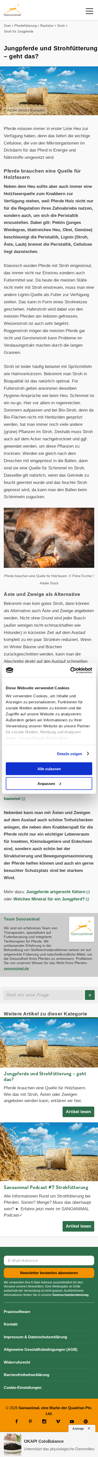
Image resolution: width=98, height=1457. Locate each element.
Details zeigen (69, 753)
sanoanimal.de (16, 968)
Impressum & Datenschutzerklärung (35, 1337)
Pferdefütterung (25, 26)
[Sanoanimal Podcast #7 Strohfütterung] (49, 1151)
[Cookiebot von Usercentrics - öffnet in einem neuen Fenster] (70, 670)
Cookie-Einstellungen (22, 1387)
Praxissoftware (17, 1311)
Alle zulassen (49, 769)
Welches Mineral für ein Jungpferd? (49, 899)
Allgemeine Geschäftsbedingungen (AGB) (40, 1349)
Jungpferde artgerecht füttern (55, 891)
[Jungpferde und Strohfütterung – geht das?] (49, 1043)
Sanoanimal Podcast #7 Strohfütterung (46, 1187)
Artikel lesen (78, 1111)
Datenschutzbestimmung (70, 1295)
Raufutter (47, 26)
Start (7, 26)
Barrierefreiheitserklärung (26, 1375)
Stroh (61, 26)
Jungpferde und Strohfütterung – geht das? (45, 1076)
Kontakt (11, 1324)
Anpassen (46, 783)
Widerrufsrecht (17, 1362)
